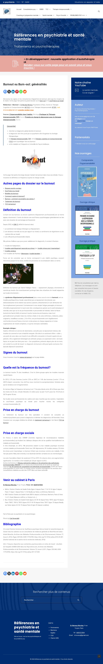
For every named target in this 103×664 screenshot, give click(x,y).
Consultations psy (29, 9)
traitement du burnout (42, 420)
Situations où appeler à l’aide (87, 2)
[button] (99, 11)
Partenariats (55, 627)
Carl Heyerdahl (14, 518)
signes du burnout (26, 357)
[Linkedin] (13, 91)
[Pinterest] (17, 91)
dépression (25, 253)
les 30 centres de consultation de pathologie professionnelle (30, 467)
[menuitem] (87, 2)
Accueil (18, 9)
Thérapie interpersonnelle (61, 9)
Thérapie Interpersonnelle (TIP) (20, 139)
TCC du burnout (10, 204)
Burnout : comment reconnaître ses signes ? (20, 199)
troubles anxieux (10, 251)
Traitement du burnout (12, 201)
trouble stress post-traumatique (48, 248)
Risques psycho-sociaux (13, 188)
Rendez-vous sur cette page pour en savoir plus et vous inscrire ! (58, 66)
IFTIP (54, 107)
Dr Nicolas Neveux (26, 105)
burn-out (43, 101)
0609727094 (38, 485)
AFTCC (27, 107)
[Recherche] (51, 600)
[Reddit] (25, 91)
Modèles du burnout (11, 193)
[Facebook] (5, 91)
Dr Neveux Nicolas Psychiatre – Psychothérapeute (85, 110)
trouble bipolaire (34, 253)
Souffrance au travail (12, 191)
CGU (52, 635)
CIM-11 (15, 224)
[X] (9, 91)
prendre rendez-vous (26, 110)
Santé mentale (47, 15)
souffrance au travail (56, 101)
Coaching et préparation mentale (27, 15)
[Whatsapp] (21, 91)
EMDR (41, 9)
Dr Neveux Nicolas (76, 625)
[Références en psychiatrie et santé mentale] (9, 11)
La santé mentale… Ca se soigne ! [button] (90, 91)
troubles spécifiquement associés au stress (20, 248)
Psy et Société (61, 15)
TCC (46, 9)
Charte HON (55, 638)
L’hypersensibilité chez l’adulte (20, 114)
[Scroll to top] (99, 656)
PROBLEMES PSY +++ (77, 15)
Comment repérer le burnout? (15, 196)
